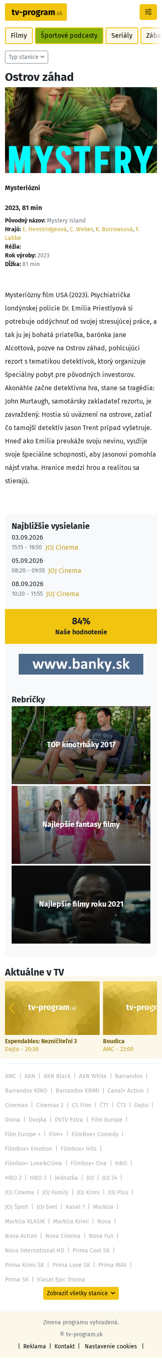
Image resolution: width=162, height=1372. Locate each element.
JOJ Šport (16, 1207)
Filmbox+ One (89, 1163)
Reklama (34, 1346)
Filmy (19, 35)
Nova (104, 1221)
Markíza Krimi (71, 1221)
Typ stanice (24, 57)
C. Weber (81, 229)
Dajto (141, 1105)
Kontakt (64, 1346)
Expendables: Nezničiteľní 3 (41, 1041)
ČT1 (104, 1105)
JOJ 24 (109, 1177)
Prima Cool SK (91, 1250)
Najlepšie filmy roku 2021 (81, 904)
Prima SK (17, 1279)
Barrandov (128, 1076)
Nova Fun (101, 1236)
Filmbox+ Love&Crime (33, 1163)
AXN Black (57, 1076)
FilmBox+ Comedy (94, 1134)
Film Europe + (23, 1134)
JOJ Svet (47, 1207)
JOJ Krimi (88, 1192)
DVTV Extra (69, 1119)
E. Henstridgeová (44, 229)
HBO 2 (13, 1177)
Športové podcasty (69, 35)
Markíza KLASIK (25, 1221)
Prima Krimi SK (24, 1265)
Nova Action (21, 1236)
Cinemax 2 (50, 1105)
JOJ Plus (118, 1192)
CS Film (81, 1105)
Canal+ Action (126, 1090)
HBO (121, 1163)
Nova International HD (34, 1250)
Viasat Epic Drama (61, 1279)
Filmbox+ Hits (79, 1148)
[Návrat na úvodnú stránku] (36, 12)
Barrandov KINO (26, 1090)
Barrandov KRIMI (77, 1090)
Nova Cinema (63, 1236)
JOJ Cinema (62, 547)
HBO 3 (38, 1177)
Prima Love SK (71, 1265)
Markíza (103, 1207)
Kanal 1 (75, 1207)
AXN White (93, 1076)
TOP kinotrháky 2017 (81, 745)
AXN (30, 1076)
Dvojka (38, 1119)
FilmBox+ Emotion (28, 1148)
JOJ (90, 1177)
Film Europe (107, 1119)
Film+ (56, 1134)
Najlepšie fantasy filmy (81, 824)
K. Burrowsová (114, 229)
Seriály (122, 35)
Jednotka (66, 1177)
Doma (12, 1119)
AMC (10, 1076)
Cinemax (16, 1105)
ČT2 (121, 1105)
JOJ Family (55, 1192)
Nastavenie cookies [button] (111, 1346)
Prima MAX (112, 1265)
